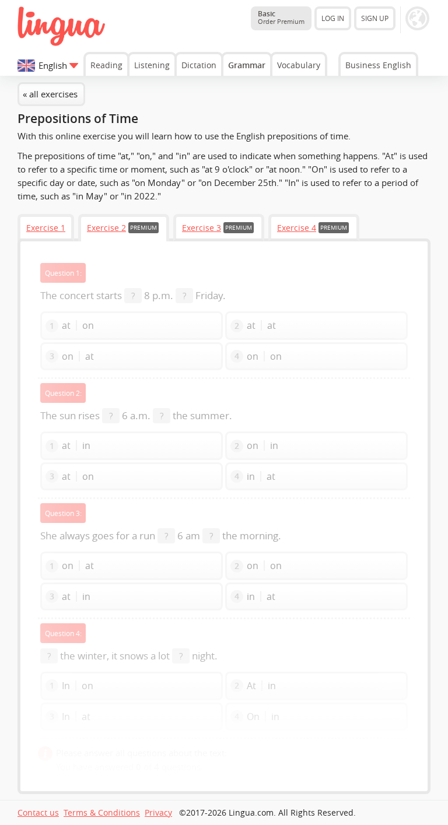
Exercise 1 (45, 227)
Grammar (246, 65)
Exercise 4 (296, 227)
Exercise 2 (106, 227)
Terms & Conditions (102, 813)
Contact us (38, 813)
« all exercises (50, 94)
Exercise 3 (201, 227)
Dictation (198, 65)
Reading (106, 65)
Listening (152, 65)
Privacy (158, 813)
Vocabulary (298, 65)
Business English (378, 65)
